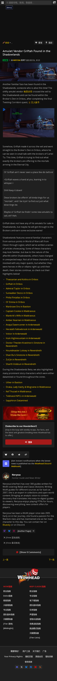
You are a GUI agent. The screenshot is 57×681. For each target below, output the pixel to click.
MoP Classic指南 (38, 586)
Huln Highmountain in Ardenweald (23, 338)
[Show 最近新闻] (13, 543)
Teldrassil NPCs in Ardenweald (21, 396)
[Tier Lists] (35, 637)
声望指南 (33, 614)
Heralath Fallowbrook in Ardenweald (24, 329)
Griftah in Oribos (14, 283)
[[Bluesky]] (6, 454)
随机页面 (29, 656)
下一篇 (51, 559)
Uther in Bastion (14, 382)
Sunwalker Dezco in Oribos (19, 293)
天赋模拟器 (8, 619)
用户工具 (26, 651)
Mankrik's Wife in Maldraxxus (20, 315)
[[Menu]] (2, 2)
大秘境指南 (8, 605)
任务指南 (33, 609)
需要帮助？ (15, 651)
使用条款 (28, 662)
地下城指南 (34, 600)
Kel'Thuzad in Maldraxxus (18, 391)
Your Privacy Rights (13, 656)
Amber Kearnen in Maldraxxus (21, 320)
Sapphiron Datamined (17, 400)
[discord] (6, 463)
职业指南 (7, 591)
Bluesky (6, 524)
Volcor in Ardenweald (16, 333)
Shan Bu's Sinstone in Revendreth (23, 355)
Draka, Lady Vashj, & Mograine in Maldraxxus (28, 386)
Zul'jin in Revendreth (16, 359)
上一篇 (5, 559)
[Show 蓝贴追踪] (13, 537)
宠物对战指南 (35, 619)
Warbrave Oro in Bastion (18, 306)
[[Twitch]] (5, 531)
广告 (44, 651)
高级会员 (39, 656)
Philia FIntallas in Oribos (18, 297)
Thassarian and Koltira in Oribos (22, 279)
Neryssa (16, 60)
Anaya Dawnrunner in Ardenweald (23, 324)
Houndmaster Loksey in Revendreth (24, 350)
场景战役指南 (35, 623)
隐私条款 (49, 656)
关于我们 (36, 651)
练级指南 (7, 600)
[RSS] (40, 667)
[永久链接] (26, 454)
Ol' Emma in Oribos (15, 302)
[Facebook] (12, 454)
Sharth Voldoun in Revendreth (21, 364)
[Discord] (17, 667)
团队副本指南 (8, 614)
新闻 (7, 42)
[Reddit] (19, 454)
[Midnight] (8, 628)
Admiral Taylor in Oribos (18, 288)
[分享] (54, 2)
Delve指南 (7, 596)
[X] (22, 667)
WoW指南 (7, 586)
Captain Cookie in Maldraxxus (20, 311)
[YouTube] (36, 667)
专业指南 (7, 609)
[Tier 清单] (8, 623)
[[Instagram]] (14, 531)
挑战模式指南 (35, 628)
